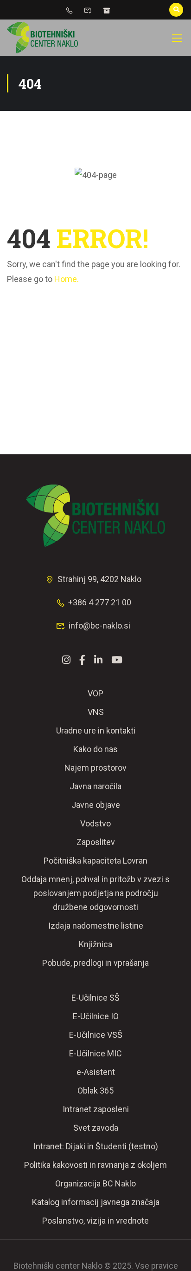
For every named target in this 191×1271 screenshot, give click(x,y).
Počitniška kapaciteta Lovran (95, 860)
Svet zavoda (95, 1128)
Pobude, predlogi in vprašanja (95, 963)
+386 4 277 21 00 (99, 602)
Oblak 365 (95, 1090)
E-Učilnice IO (96, 1016)
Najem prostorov (95, 768)
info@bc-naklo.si (99, 625)
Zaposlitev (95, 842)
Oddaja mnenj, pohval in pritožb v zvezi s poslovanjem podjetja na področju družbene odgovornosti (95, 893)
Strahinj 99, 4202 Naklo (99, 579)
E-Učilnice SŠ (95, 997)
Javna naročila (95, 786)
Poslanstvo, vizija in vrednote (95, 1220)
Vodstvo (95, 823)
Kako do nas (95, 749)
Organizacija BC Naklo (95, 1183)
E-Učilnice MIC (95, 1053)
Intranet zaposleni (96, 1109)
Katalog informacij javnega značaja (95, 1202)
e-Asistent (95, 1072)
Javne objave (95, 805)
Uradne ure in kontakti (95, 730)
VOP (95, 693)
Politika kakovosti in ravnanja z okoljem (95, 1165)
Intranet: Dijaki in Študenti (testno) (95, 1146)
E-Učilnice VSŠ (95, 1035)
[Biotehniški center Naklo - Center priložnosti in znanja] (42, 37)
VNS (96, 712)
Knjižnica (95, 944)
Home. (66, 279)
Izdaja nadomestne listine (95, 925)
